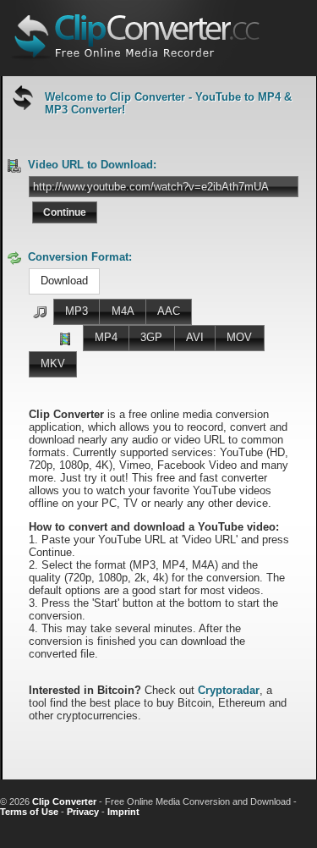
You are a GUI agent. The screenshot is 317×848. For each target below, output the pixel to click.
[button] (64, 212)
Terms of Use (29, 812)
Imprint (123, 812)
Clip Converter (64, 801)
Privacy (83, 812)
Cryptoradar (229, 690)
